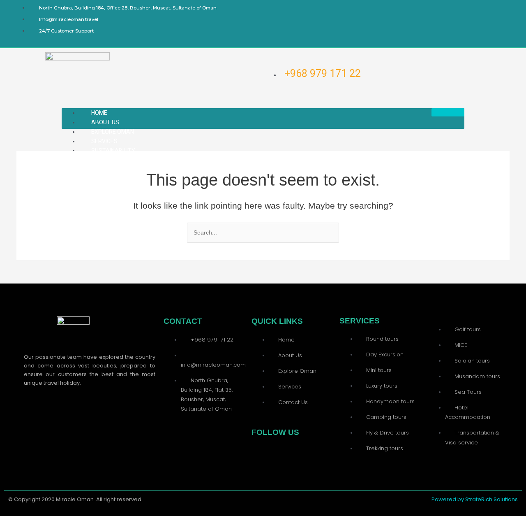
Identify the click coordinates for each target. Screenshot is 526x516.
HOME (99, 112)
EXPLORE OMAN (112, 131)
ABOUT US (105, 122)
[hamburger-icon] (447, 112)
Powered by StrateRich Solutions (474, 499)
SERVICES (104, 141)
